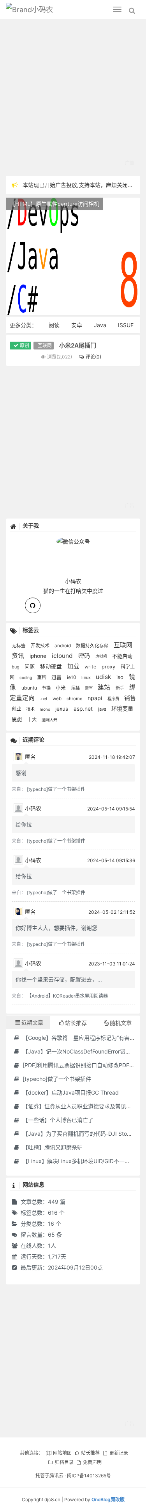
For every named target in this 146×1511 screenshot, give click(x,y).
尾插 (76, 688)
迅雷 (57, 677)
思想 (17, 719)
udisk (104, 677)
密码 (84, 655)
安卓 (76, 325)
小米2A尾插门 (77, 345)
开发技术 (41, 645)
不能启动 (122, 656)
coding (26, 677)
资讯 (19, 655)
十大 (32, 719)
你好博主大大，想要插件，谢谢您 (56, 927)
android (63, 645)
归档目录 (64, 1462)
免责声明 (92, 1462)
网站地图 (62, 1453)
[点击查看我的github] (32, 605)
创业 (17, 709)
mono (45, 709)
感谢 (21, 772)
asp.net (84, 708)
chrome (75, 698)
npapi (96, 698)
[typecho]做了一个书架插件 (56, 789)
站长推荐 (90, 1453)
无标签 (19, 645)
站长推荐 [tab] (76, 1022)
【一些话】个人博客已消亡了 (57, 1120)
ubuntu (29, 688)
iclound (63, 655)
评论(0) (93, 357)
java (102, 709)
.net (44, 698)
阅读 (54, 325)
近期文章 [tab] (32, 1022)
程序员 (113, 698)
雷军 (89, 688)
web (58, 698)
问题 (30, 666)
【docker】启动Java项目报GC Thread (70, 1092)
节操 (47, 688)
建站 (105, 687)
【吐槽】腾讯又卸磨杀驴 (52, 1147)
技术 (31, 709)
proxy (109, 667)
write (91, 667)
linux (86, 677)
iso (120, 677)
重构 (42, 677)
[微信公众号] (73, 540)
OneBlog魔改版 (108, 1499)
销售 (130, 698)
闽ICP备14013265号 (89, 1476)
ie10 (72, 677)
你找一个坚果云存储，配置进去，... (59, 979)
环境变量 (122, 708)
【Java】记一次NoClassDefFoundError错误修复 (81, 1051)
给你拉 (24, 824)
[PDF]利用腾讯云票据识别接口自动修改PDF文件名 (83, 1065)
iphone (39, 656)
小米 (61, 688)
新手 (120, 688)
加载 (74, 666)
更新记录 (118, 1453)
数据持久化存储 (93, 645)
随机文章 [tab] (121, 1022)
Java (100, 325)
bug (16, 667)
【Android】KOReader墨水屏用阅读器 (67, 996)
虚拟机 (101, 656)
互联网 (45, 345)
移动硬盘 (51, 666)
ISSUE (126, 325)
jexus (62, 709)
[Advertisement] (73, 98)
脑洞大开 (49, 719)
